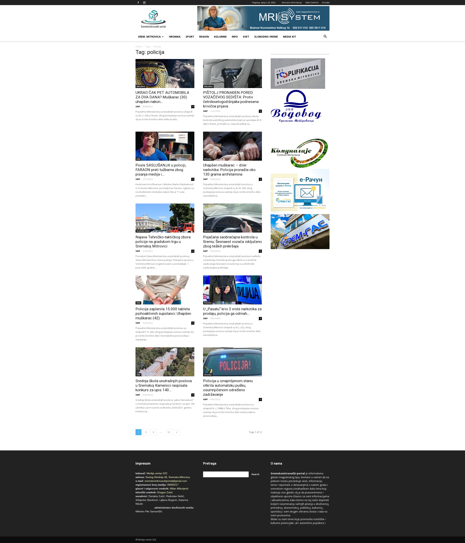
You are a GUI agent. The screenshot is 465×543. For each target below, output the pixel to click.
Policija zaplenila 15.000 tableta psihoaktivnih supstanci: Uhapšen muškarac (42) (163, 313)
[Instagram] (144, 2)
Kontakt (325, 2)
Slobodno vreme (266, 36)
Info (235, 36)
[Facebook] (138, 2)
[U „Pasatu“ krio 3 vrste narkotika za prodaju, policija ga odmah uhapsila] (232, 289)
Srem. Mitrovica (149, 36)
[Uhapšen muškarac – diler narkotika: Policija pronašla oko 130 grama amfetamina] (232, 146)
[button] (325, 36)
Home (139, 46)
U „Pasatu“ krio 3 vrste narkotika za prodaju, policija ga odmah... (232, 311)
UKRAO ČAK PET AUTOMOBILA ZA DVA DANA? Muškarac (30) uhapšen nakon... (162, 97)
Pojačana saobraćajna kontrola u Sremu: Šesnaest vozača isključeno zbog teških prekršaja (232, 241)
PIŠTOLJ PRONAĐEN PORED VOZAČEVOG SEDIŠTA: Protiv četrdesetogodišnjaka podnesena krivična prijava (231, 99)
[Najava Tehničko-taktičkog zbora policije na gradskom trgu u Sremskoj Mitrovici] (165, 218)
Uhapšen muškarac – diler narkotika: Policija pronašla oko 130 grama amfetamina (229, 169)
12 (168, 432)
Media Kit (289, 36)
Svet (246, 36)
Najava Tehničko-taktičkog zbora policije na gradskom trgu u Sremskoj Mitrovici (163, 241)
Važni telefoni (312, 2)
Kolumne (220, 36)
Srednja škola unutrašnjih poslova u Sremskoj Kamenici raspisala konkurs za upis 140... (164, 385)
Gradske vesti (143, 231)
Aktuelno (141, 86)
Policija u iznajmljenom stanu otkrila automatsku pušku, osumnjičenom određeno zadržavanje (228, 388)
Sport (190, 36)
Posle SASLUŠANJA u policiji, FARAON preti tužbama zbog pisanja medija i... (161, 169)
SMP (138, 106)
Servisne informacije (292, 2)
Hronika (175, 36)
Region (204, 36)
